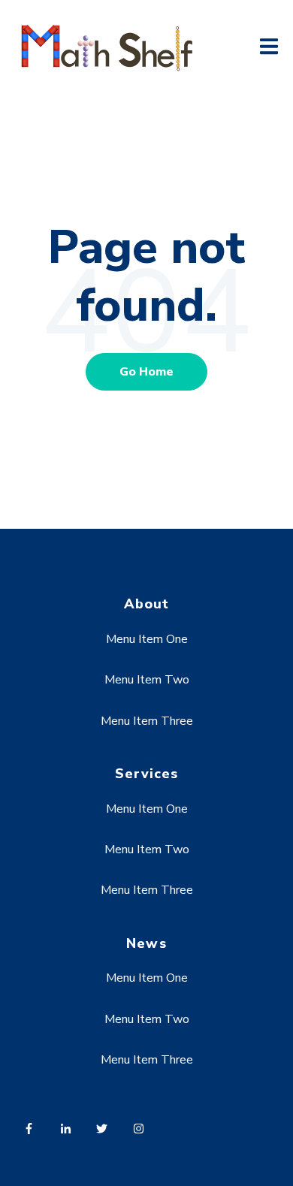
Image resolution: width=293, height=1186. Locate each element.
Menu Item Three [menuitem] (147, 721)
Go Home (146, 372)
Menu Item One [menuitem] (147, 639)
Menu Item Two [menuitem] (146, 679)
